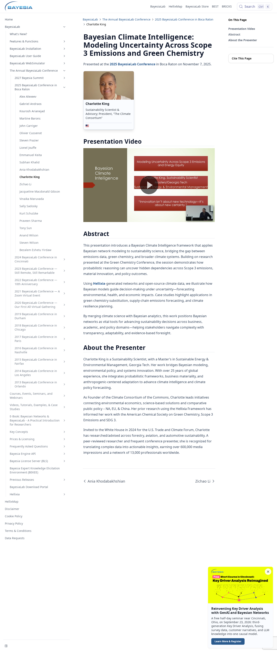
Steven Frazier (29, 140)
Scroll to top (235, 66)
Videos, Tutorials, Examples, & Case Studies (34, 407)
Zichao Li (25, 184)
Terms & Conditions (18, 531)
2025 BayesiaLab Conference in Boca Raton (36, 87)
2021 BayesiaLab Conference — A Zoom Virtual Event (37, 293)
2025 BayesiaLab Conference (132, 64)
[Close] (268, 571)
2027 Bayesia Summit (29, 78)
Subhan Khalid (29, 162)
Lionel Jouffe (27, 148)
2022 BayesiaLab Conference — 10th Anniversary (36, 282)
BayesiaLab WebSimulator (27, 63)
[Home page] (18, 6)
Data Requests (15, 538)
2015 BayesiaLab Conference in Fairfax (36, 361)
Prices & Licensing (22, 439)
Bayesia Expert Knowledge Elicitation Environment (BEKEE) (35, 470)
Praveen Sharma (30, 221)
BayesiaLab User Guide (25, 56)
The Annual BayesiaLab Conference (34, 70)
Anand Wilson (28, 235)
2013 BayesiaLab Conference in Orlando (36, 384)
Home (9, 19)
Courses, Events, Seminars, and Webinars (31, 396)
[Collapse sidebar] (6, 646)
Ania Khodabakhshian (34, 169)
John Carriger (28, 126)
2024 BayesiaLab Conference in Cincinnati (36, 259)
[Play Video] (149, 185)
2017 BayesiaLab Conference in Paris (36, 339)
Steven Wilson (29, 243)
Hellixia (15, 494)
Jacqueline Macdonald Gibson (39, 191)
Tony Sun (25, 228)
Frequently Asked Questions (29, 446)
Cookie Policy (13, 516)
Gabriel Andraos (30, 104)
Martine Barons (30, 118)
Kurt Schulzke (28, 213)
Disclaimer (12, 509)
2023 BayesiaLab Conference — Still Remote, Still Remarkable (36, 271)
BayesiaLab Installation (25, 49)
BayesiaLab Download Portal (29, 487)
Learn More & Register (228, 641)
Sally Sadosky (28, 206)
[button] (240, 607)
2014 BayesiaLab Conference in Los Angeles (36, 373)
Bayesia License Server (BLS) (29, 461)
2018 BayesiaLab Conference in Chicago (36, 327)
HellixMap (175, 6)
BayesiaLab (157, 6)
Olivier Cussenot (30, 133)
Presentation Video (241, 29)
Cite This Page (241, 58)
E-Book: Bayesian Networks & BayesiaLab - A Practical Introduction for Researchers (35, 420)
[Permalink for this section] (145, 141)
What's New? (18, 34)
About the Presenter (242, 40)
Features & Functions (24, 41)
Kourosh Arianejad (32, 111)
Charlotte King (29, 177)
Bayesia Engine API (23, 454)
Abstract (234, 34)
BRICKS (227, 6)
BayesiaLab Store (197, 6)
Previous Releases (22, 480)
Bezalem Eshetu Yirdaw (35, 250)
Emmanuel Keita (30, 155)
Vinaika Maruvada (31, 199)
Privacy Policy (14, 523)
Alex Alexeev (27, 96)
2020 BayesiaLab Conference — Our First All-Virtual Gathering (36, 305)
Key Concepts (19, 432)
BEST (215, 6)
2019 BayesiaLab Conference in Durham (36, 316)
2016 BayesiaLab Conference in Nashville (36, 350)
